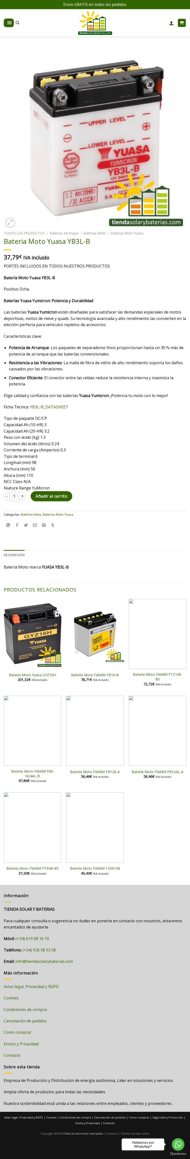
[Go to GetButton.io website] (178, 1154)
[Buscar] (17, 22)
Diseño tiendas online (135, 1133)
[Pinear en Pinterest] (44, 525)
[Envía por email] (35, 525)
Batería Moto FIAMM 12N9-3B (95, 868)
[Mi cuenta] (171, 23)
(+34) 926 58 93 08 (39, 950)
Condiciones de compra (25, 1009)
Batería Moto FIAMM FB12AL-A (157, 772)
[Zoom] (10, 223)
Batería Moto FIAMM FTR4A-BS (32, 868)
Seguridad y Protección (167, 1117)
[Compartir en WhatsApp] (8, 525)
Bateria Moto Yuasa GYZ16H (32, 675)
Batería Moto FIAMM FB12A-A (95, 772)
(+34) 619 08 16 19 (32, 938)
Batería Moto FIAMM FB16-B (95, 675)
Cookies (11, 998)
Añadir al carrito (51, 496)
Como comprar (17, 1032)
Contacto (12, 1055)
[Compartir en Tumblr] (53, 525)
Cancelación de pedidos (25, 1021)
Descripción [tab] (14, 555)
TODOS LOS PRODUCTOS (24, 233)
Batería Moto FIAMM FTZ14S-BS (157, 676)
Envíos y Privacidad (21, 1044)
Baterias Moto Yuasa (127, 233)
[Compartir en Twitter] (26, 525)
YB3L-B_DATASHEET (49, 407)
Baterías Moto (95, 233)
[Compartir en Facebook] (17, 525)
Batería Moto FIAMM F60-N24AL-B (32, 773)
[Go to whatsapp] (178, 1144)
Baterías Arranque (64, 233)
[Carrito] (182, 23)
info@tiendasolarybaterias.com (44, 961)
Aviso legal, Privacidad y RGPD (31, 986)
